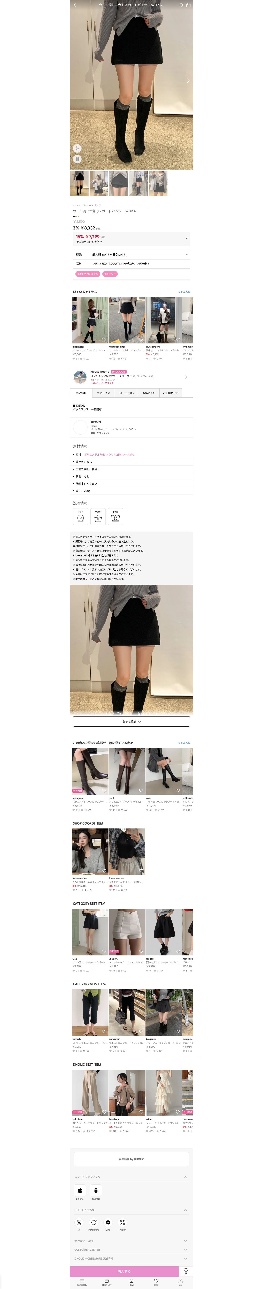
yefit (111, 798)
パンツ (76, 205)
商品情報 (81, 393)
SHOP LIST (106, 1285)
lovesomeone (153, 347)
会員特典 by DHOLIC (131, 1159)
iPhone (80, 1199)
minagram (78, 798)
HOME (131, 1285)
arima (149, 1119)
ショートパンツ (92, 205)
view (185, 377)
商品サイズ (103, 393)
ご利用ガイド (171, 393)
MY (180, 1285)
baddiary (114, 1119)
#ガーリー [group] (110, 274)
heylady (77, 1039)
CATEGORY (82, 1285)
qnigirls (150, 958)
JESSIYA (113, 958)
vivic (148, 798)
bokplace (151, 1039)
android (96, 1199)
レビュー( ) (126, 393)
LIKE (156, 1285)
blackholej (78, 347)
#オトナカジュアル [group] (87, 274)
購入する (124, 1271)
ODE (75, 958)
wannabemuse (117, 347)
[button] (187, 81)
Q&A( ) (148, 393)
